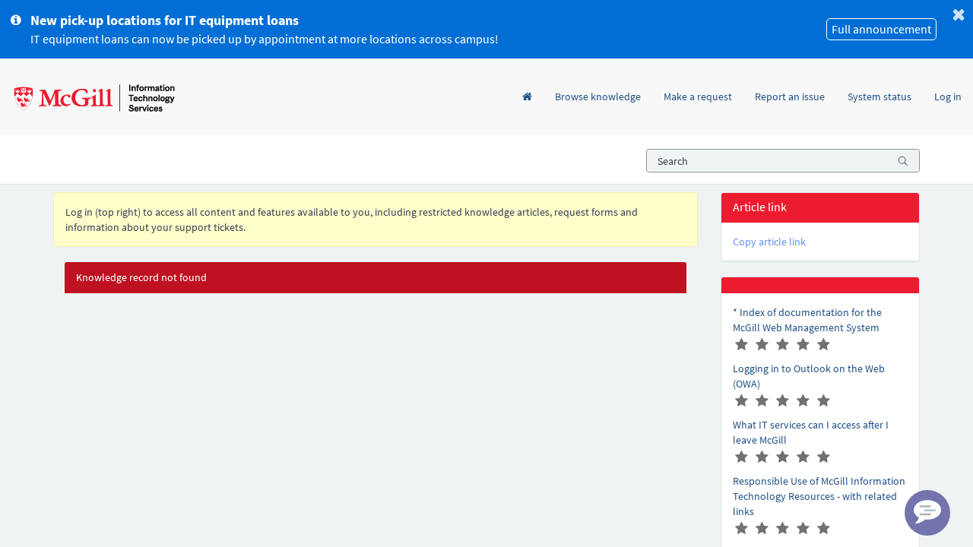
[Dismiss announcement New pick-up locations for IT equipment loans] (958, 14)
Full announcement (881, 28)
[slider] (783, 345)
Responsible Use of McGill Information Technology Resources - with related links (819, 496)
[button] (769, 241)
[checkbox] (742, 345)
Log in (948, 96)
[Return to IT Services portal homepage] (92, 96)
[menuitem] (527, 81)
